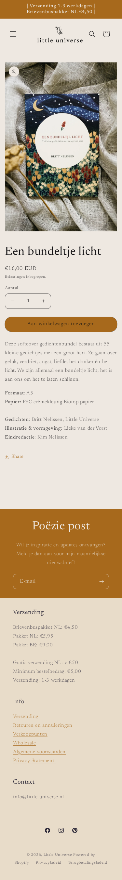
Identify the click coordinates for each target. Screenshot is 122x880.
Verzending (25, 716)
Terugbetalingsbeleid (87, 863)
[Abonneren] (101, 581)
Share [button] (17, 457)
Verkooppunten (30, 734)
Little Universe (58, 855)
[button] (13, 34)
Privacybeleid (48, 863)
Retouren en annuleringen (42, 725)
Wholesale (24, 743)
